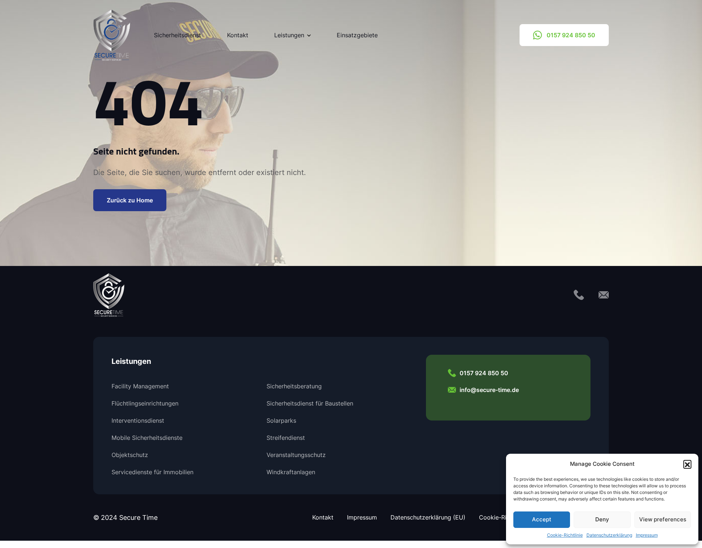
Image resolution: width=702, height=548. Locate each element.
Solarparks (281, 420)
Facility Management (140, 386)
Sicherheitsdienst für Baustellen (310, 403)
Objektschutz (130, 455)
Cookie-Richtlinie (565, 535)
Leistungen (289, 35)
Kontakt (237, 35)
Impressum (647, 535)
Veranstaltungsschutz (296, 455)
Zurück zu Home (130, 200)
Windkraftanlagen (291, 472)
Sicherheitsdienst (177, 35)
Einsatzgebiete (357, 35)
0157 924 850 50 (571, 35)
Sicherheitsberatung (294, 386)
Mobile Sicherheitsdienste (147, 438)
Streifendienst (286, 438)
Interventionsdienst (138, 420)
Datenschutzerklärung (609, 535)
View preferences (662, 519)
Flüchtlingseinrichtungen (145, 403)
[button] (687, 464)
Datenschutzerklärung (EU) (427, 517)
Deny (602, 519)
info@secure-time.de (489, 389)
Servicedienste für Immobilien (152, 472)
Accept (541, 519)
